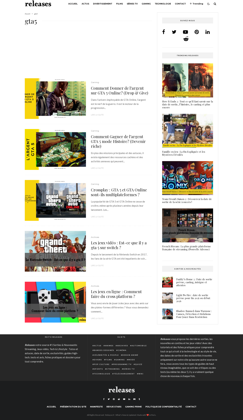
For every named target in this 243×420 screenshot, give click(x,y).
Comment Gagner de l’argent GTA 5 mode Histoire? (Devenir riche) (118, 141)
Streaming (113, 369)
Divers (98, 360)
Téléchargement (124, 374)
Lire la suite (97, 115)
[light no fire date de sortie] (167, 298)
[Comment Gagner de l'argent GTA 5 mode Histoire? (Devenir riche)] (55, 149)
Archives (95, 237)
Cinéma (122, 350)
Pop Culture (102, 364)
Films (119, 3)
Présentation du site (73, 406)
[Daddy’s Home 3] (167, 282)
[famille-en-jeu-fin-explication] (187, 131)
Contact (180, 3)
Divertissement (102, 3)
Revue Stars (113, 406)
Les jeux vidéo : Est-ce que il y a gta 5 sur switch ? (119, 245)
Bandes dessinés (104, 350)
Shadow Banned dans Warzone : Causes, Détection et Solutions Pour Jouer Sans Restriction (194, 313)
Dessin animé (130, 355)
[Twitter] (108, 399)
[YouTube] (124, 399)
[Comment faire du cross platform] (55, 302)
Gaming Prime (133, 406)
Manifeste (96, 406)
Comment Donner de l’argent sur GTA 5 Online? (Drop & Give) (119, 90)
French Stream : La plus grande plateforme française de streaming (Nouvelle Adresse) (186, 248)
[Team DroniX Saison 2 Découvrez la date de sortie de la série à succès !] (187, 178)
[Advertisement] (88, 54)
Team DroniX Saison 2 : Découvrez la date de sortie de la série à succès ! (187, 200)
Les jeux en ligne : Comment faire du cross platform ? (116, 294)
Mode (131, 360)
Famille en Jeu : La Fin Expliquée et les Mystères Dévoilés (183, 153)
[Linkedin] (129, 399)
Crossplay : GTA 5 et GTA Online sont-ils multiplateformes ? (119, 192)
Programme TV (122, 364)
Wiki (140, 374)
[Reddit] (119, 399)
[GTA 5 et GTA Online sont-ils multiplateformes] (55, 200)
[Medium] (134, 399)
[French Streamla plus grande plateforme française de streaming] (187, 225)
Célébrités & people (106, 355)
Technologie (163, 3)
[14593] (55, 98)
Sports (98, 369)
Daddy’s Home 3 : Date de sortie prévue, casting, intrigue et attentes (194, 282)
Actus (85, 3)
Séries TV (132, 3)
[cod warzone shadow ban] (167, 314)
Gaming (146, 3)
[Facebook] (104, 399)
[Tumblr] (139, 399)
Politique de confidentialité (163, 406)
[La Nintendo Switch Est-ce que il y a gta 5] (55, 251)
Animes (109, 346)
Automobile (139, 346)
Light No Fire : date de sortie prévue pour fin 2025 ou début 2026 (193, 298)
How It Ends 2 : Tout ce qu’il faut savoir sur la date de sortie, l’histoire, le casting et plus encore (187, 104)
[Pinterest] (113, 399)
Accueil (73, 3)
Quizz (138, 364)
